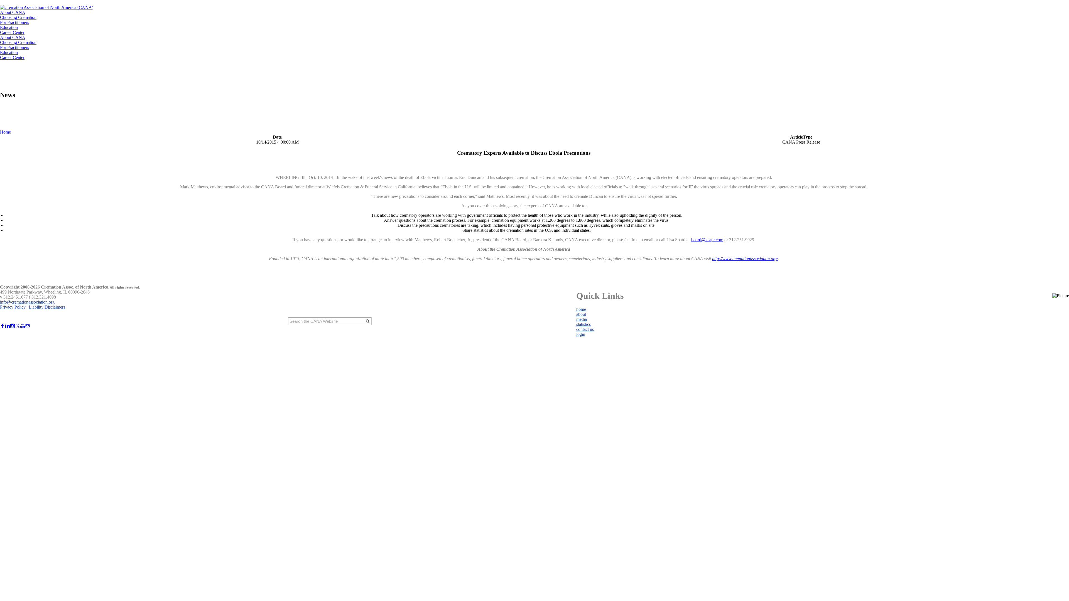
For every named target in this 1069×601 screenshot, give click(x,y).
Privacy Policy (13, 307)
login (580, 334)
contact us (585, 329)
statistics (583, 324)
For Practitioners (14, 22)
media (581, 319)
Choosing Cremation (18, 17)
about (581, 314)
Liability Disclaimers (47, 307)
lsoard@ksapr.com (707, 239)
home (581, 309)
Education (9, 27)
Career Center (12, 32)
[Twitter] (17, 326)
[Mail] (27, 326)
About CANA (12, 12)
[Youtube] (22, 326)
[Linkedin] (7, 326)
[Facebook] (2, 326)
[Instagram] (12, 326)
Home (5, 132)
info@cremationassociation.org (27, 302)
